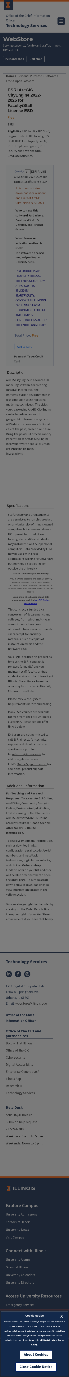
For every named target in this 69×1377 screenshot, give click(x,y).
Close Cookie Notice (36, 1367)
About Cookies (36, 1354)
